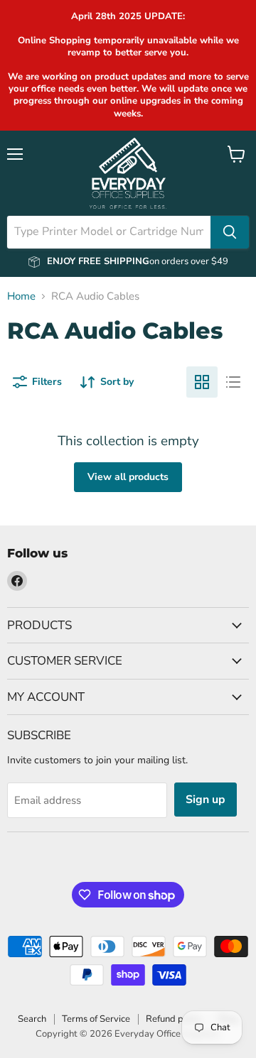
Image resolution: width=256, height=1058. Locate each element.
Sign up (205, 799)
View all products (128, 477)
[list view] (233, 382)
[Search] (229, 232)
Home (21, 296)
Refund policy (174, 1019)
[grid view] (202, 382)
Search (32, 1019)
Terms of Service (96, 1019)
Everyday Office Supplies (166, 1033)
